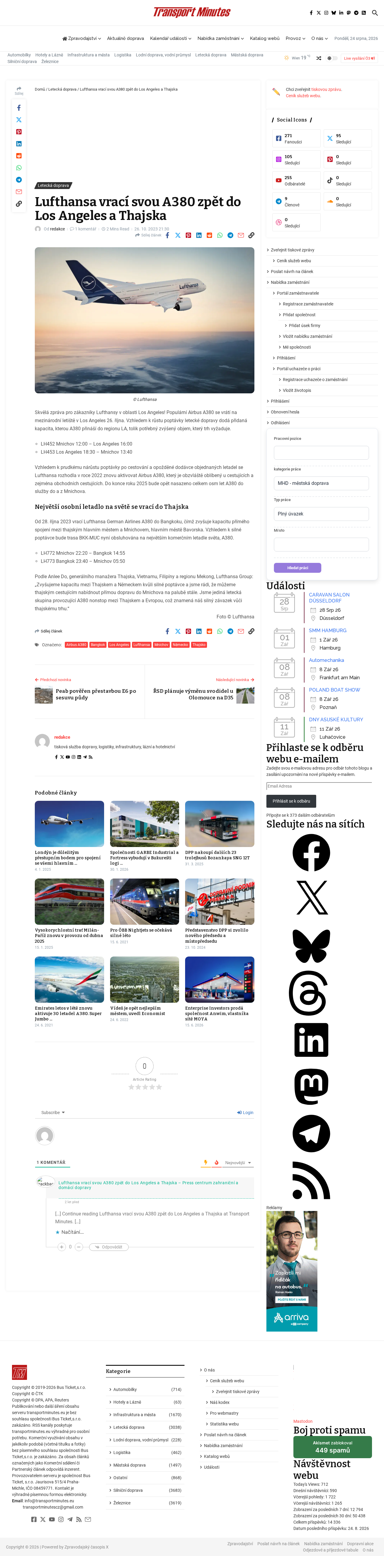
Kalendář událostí (168, 38)
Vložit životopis (297, 390)
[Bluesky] (311, 967)
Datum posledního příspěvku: (320, 1528)
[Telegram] (85, 757)
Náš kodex (220, 1402)
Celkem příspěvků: (310, 1522)
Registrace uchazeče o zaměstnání (315, 379)
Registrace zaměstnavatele (308, 304)
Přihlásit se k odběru (291, 801)
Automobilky (19, 55)
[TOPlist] (332, 1389)
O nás (317, 38)
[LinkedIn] (79, 757)
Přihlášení (286, 358)
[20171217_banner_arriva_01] (322, 1271)
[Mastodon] (311, 1107)
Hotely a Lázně (49, 55)
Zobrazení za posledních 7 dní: (321, 1509)
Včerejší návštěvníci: (312, 1503)
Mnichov (161, 645)
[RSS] (90, 757)
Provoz (293, 38)
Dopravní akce (360, 1543)
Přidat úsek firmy (304, 325)
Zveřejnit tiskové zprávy (292, 250)
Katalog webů (265, 38)
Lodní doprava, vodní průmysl (163, 55)
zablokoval (332, 1449)
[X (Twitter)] (62, 757)
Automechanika (326, 660)
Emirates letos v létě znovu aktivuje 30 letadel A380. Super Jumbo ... (68, 1014)
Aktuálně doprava (125, 38)
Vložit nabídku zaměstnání (307, 336)
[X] (311, 920)
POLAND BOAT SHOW (334, 690)
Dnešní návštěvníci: (311, 1490)
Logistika (122, 55)
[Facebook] (56, 757)
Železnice (49, 61)
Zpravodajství (240, 1543)
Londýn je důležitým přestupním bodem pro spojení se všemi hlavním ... (68, 858)
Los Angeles (119, 645)
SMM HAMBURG (327, 630)
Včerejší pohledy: (309, 1496)
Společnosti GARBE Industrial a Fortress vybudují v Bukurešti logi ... (144, 858)
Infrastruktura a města (89, 55)
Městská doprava (247, 55)
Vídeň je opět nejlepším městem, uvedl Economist (137, 1011)
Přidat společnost (299, 314)
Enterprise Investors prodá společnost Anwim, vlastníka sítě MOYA (217, 1014)
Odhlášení (280, 422)
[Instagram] (73, 757)
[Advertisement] (144, 137)
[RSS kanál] (311, 1201)
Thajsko (199, 645)
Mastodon (303, 1421)
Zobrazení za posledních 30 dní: (322, 1515)
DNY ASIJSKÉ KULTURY (336, 719)
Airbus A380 (76, 645)
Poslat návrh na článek (292, 271)
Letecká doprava (210, 55)
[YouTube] (68, 757)
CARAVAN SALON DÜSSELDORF (329, 598)
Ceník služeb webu (303, 95)
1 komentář (85, 229)
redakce (57, 229)
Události (211, 1467)
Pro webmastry (224, 1413)
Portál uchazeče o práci (298, 368)
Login (248, 1112)
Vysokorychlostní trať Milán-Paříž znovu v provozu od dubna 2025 (69, 936)
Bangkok (98, 645)
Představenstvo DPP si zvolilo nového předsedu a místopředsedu (216, 936)
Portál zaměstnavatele (298, 293)
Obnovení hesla (285, 412)
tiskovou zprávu (326, 89)
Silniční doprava (22, 61)
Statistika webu (224, 1424)
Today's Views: (307, 1484)
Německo (180, 645)
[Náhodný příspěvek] (318, 58)
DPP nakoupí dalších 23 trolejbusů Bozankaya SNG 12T (217, 855)
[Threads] (311, 1014)
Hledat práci (297, 568)
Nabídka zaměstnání (218, 38)
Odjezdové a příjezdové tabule (330, 1550)
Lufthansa (142, 645)
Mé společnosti (297, 347)
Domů (40, 89)
